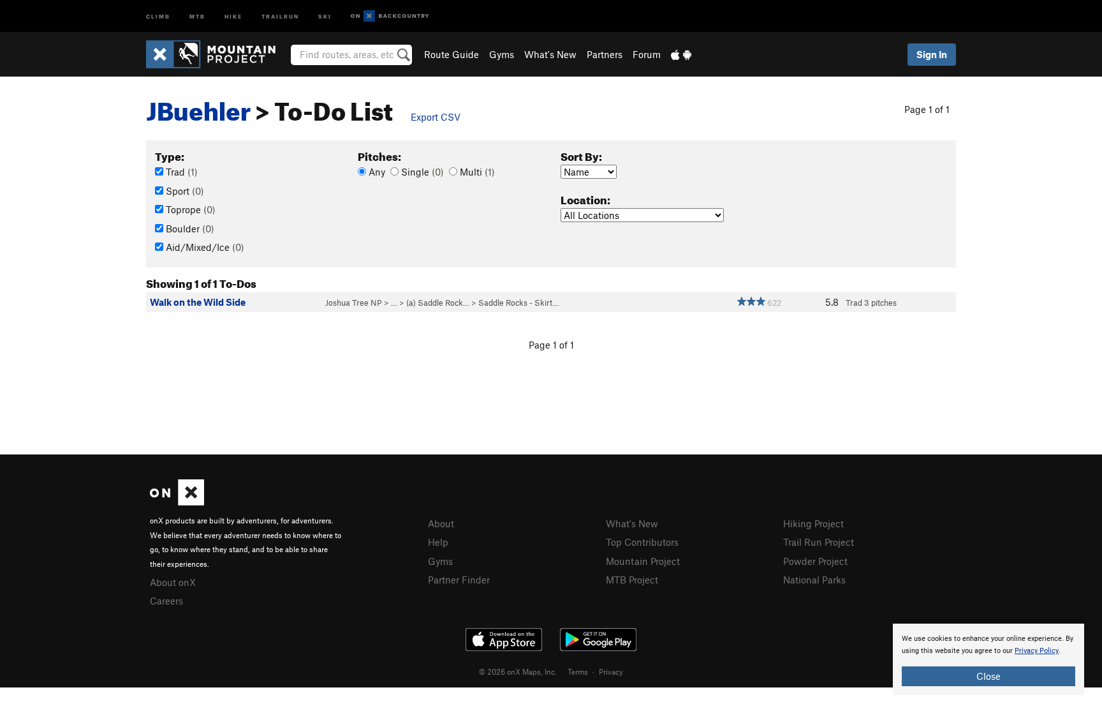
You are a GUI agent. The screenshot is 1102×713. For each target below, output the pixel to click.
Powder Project (815, 561)
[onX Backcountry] (390, 16)
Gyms (501, 54)
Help (438, 542)
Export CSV (435, 117)
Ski (325, 15)
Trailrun (280, 15)
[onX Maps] (177, 501)
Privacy (611, 671)
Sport (183, 191)
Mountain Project (643, 561)
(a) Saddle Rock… (437, 302)
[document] (988, 659)
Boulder (188, 228)
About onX (173, 582)
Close (988, 676)
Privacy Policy (1037, 651)
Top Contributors (642, 542)
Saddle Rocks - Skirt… (518, 302)
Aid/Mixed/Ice (203, 247)
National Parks (814, 579)
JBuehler (198, 106)
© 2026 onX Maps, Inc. (518, 671)
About (441, 523)
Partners (604, 54)
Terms (578, 671)
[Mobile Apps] (681, 54)
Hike (233, 15)
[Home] (217, 54)
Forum (647, 54)
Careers (166, 600)
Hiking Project (813, 523)
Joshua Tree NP (353, 302)
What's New (550, 54)
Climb (158, 15)
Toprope (189, 209)
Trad (180, 171)
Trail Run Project (818, 542)
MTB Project (632, 579)
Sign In (931, 54)
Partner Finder (459, 579)
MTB (197, 15)
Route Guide (451, 54)
